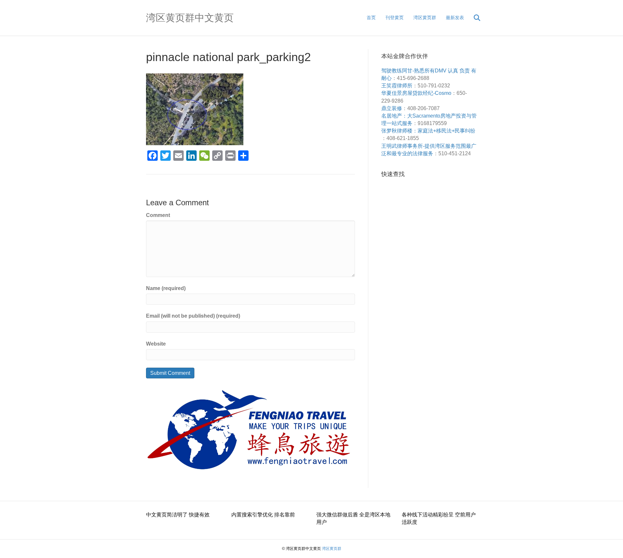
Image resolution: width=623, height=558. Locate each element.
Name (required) (166, 288)
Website (156, 344)
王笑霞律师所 (396, 85)
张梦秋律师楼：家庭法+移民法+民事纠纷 (428, 130)
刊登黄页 (394, 17)
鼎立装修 (391, 108)
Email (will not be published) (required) (193, 316)
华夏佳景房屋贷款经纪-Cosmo (416, 93)
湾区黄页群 (424, 17)
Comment (158, 215)
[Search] (473, 17)
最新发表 (455, 17)
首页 (371, 17)
